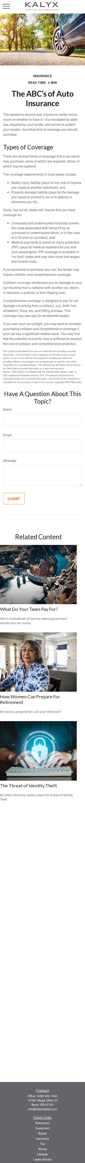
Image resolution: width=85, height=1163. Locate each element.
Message (10, 460)
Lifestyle (42, 1154)
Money (42, 1149)
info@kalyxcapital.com (42, 1109)
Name (7, 409)
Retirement (42, 1123)
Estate (42, 1133)
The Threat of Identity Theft (28, 785)
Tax (42, 1144)
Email (7, 434)
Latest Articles (42, 1159)
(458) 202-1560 (47, 1096)
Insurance (42, 1138)
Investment (42, 1128)
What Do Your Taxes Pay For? (29, 609)
